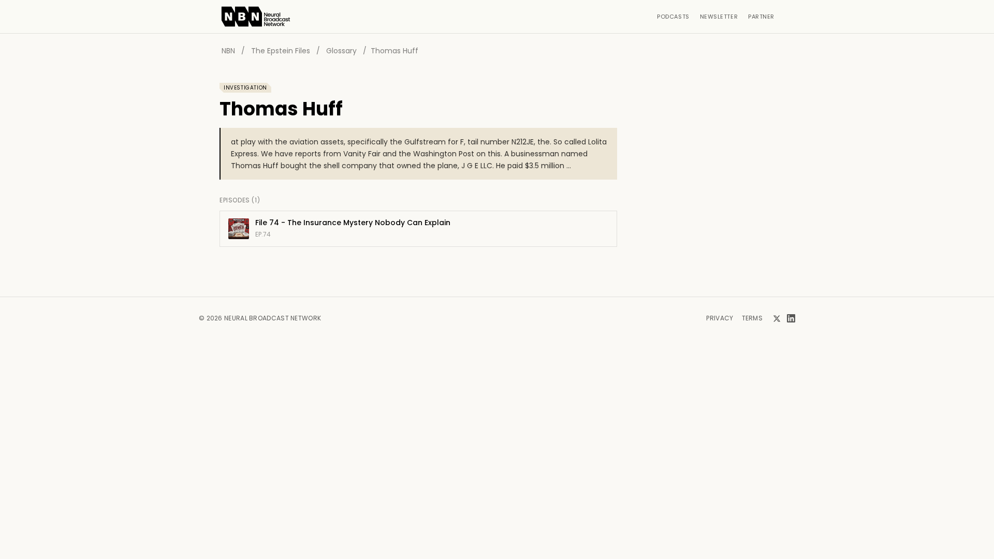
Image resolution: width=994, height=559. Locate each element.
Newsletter (719, 16)
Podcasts (673, 16)
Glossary (341, 51)
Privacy (719, 318)
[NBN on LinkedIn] (791, 318)
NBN (228, 51)
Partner (761, 16)
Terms (752, 318)
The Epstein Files (280, 51)
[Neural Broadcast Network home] (256, 16)
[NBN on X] (777, 318)
